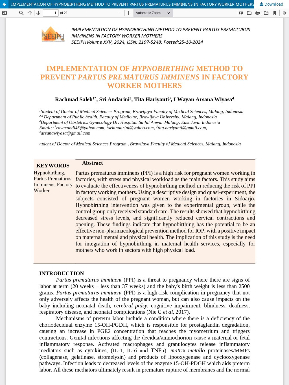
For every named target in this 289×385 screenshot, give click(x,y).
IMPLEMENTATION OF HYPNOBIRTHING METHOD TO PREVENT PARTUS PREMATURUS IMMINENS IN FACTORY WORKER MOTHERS (133, 4)
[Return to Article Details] (4, 4)
